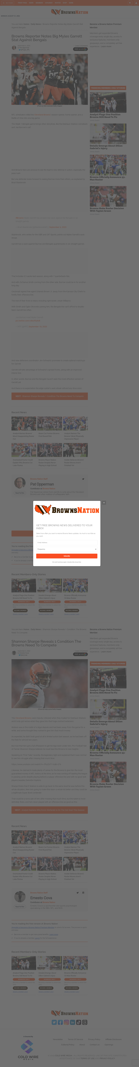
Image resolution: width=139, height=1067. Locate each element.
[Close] (104, 503)
